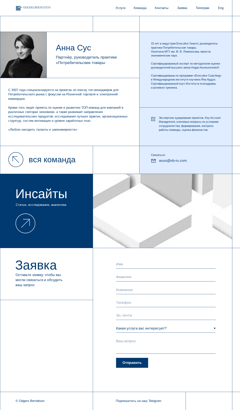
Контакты (161, 8)
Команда (140, 8)
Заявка (182, 8)
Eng (221, 8)
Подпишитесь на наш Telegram (138, 401)
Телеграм (202, 8)
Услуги (121, 8)
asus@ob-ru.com (173, 160)
